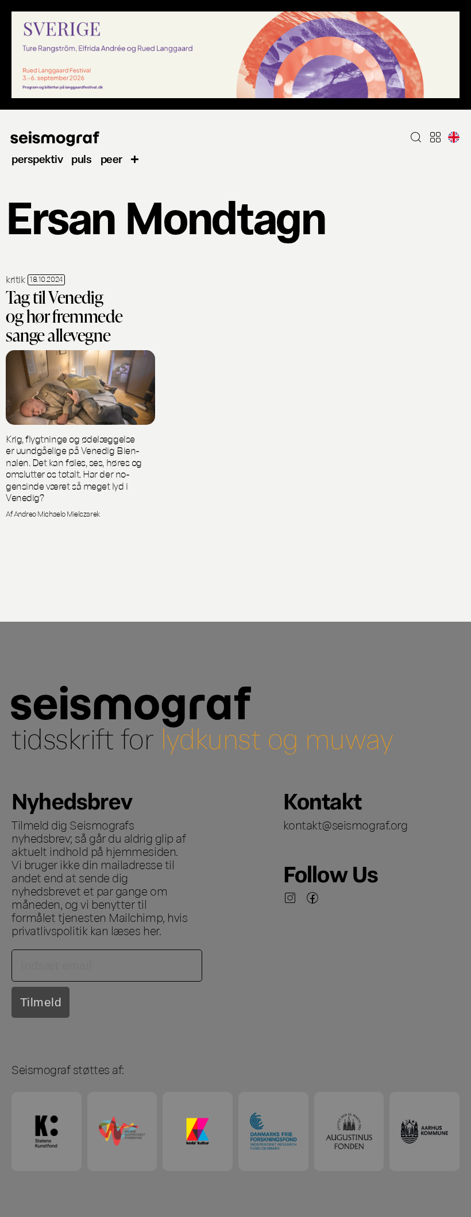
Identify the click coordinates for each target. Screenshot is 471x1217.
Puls (81, 158)
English (454, 137)
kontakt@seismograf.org (345, 824)
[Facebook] (312, 898)
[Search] (416, 137)
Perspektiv (37, 158)
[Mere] (135, 158)
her (151, 930)
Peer (111, 158)
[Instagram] (290, 898)
